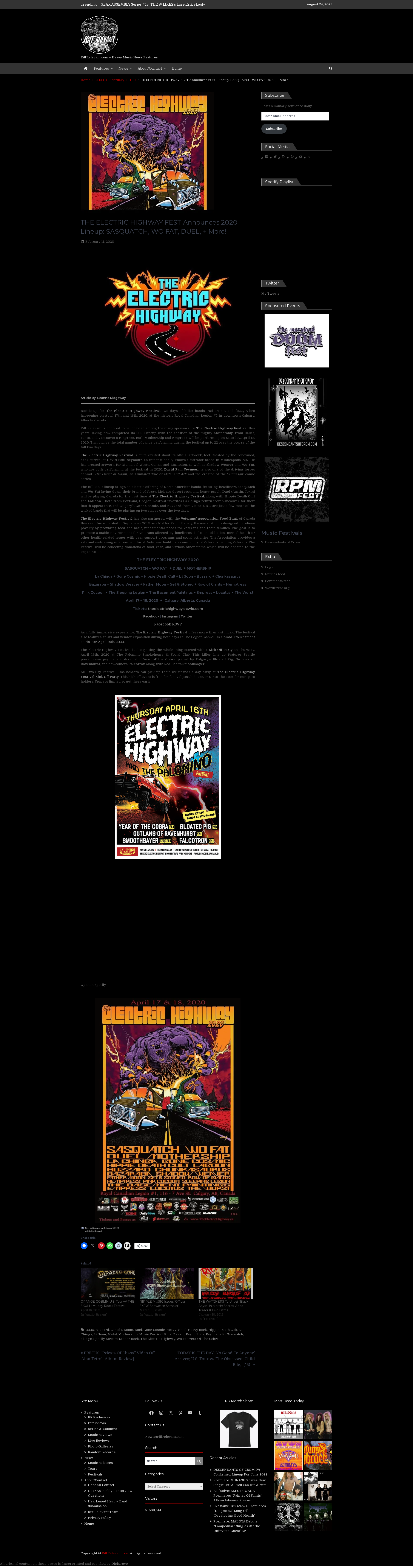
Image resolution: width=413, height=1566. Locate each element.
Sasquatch (235, 1334)
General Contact (101, 1485)
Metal (112, 1334)
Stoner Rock (129, 1339)
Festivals (95, 1474)
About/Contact (150, 68)
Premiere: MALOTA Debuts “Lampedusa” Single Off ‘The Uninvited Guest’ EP (236, 1526)
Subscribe (274, 129)
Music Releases (100, 1463)
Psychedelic (215, 1334)
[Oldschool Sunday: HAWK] (318, 1425)
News (123, 68)
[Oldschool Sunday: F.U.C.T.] (318, 1487)
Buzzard (102, 1330)
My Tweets (270, 293)
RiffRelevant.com (115, 1553)
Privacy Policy (99, 1518)
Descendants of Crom (282, 542)
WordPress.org (277, 588)
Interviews (97, 1423)
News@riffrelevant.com (164, 1437)
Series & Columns (102, 1429)
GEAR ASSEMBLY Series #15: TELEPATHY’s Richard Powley (151, 4)
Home (177, 68)
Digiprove (119, 1564)
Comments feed (278, 581)
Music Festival (151, 1334)
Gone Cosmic (154, 1330)
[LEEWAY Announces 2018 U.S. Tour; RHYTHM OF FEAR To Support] (288, 1518)
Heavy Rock (197, 1330)
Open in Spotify (93, 985)
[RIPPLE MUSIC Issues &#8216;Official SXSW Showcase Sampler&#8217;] (167, 1283)
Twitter (186, 616)
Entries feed (275, 574)
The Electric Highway (157, 1339)
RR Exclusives (99, 1417)
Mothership (128, 1334)
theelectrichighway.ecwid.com (175, 609)
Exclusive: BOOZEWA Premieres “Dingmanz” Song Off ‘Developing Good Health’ (239, 1511)
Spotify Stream (105, 1339)
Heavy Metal (176, 1330)
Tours (92, 1469)
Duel (138, 1330)
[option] (166, 4)
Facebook (151, 616)
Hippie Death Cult (222, 1330)
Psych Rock (195, 1334)
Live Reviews (98, 1441)
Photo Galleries (100, 1446)
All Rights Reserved (93, 1231)
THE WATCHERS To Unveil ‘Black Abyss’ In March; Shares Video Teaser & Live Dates (223, 1306)
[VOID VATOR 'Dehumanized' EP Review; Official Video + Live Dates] (288, 1456)
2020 (90, 1330)
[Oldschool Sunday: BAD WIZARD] (288, 1487)
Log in (270, 567)
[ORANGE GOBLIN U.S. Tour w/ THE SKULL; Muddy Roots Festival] (108, 1283)
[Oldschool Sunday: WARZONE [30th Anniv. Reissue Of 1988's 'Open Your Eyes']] (288, 1425)
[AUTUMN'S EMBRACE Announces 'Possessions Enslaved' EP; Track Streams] (318, 1456)
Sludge (86, 1339)
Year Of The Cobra (204, 1339)
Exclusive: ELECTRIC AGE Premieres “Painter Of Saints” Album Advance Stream (237, 1495)
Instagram (170, 616)
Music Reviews (100, 1435)
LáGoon (100, 1334)
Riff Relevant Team (103, 1512)
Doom (128, 1330)
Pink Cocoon (174, 1334)
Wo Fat (182, 1339)
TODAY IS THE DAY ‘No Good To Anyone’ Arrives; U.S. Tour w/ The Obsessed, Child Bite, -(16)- (215, 1359)
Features (101, 68)
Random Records (102, 1452)
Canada (116, 1330)
